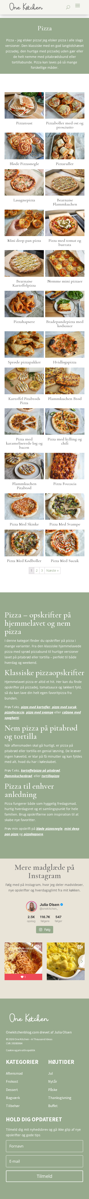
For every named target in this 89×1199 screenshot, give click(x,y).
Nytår (52, 1081)
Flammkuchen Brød (65, 398)
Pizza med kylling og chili (65, 441)
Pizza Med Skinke (24, 524)
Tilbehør (13, 1105)
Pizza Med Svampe (65, 524)
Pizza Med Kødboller (24, 560)
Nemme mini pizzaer (65, 281)
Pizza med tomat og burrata (65, 242)
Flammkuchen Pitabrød (24, 485)
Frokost (12, 1081)
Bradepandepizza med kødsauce (65, 323)
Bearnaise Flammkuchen (65, 202)
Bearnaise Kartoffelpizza (24, 283)
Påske (52, 1089)
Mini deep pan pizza (24, 240)
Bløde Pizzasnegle (24, 163)
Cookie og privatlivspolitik (20, 1050)
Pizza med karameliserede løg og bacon (24, 443)
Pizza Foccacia (64, 483)
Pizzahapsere (24, 321)
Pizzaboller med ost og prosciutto (65, 125)
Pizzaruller (65, 163)
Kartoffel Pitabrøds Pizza (24, 400)
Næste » (52, 570)
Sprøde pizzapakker (24, 362)
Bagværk (13, 1097)
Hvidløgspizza (64, 362)
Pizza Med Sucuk (65, 560)
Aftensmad (14, 1073)
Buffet (53, 1105)
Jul (50, 1073)
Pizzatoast (24, 123)
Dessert (12, 1089)
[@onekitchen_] (31, 906)
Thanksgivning (59, 1097)
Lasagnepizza (24, 200)
